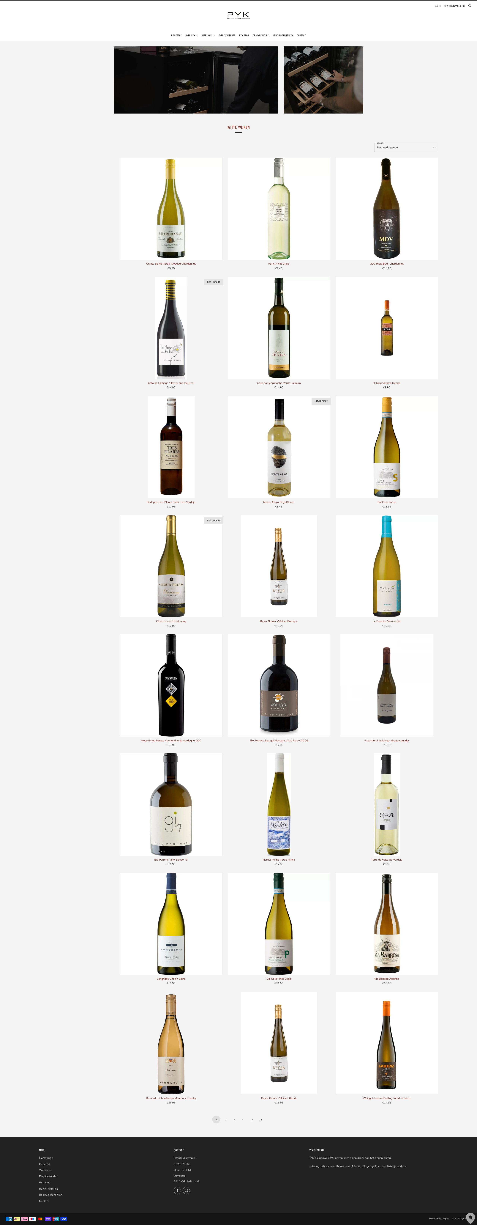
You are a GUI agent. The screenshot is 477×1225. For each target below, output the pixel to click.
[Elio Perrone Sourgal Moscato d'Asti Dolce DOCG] (279, 685)
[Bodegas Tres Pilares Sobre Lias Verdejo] (171, 447)
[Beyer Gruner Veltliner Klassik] (279, 1043)
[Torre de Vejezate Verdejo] (387, 804)
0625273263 (182, 1164)
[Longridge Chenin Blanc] (171, 924)
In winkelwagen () (454, 5)
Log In (438, 5)
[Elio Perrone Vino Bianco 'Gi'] (171, 804)
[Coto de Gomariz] (171, 328)
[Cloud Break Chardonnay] (171, 566)
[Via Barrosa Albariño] (387, 924)
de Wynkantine (261, 35)
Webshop (207, 35)
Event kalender (227, 35)
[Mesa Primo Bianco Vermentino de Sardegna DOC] (171, 685)
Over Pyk (190, 35)
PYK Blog (244, 35)
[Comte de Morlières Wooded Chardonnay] (171, 209)
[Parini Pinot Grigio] (279, 209)
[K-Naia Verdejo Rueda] (387, 328)
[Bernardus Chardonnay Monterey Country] (171, 1043)
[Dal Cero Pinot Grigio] (279, 924)
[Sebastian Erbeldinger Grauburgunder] (387, 685)
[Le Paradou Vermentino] (387, 566)
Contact (301, 35)
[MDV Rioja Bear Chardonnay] (387, 209)
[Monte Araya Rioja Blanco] (279, 447)
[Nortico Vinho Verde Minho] (279, 804)
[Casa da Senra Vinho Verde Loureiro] (279, 328)
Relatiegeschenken (283, 35)
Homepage (176, 35)
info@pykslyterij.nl (185, 1158)
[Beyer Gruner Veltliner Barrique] (279, 566)
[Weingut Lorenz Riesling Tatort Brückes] (387, 1043)
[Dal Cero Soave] (387, 447)
